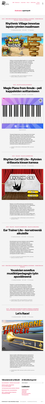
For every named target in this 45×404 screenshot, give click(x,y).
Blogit (3, 18)
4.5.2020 (25, 30)
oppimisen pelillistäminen (24, 75)
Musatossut (17, 2)
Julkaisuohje (24, 392)
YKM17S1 (16, 218)
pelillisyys (12, 76)
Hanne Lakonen (18, 30)
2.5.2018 (24, 316)
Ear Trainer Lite (13, 256)
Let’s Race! (22, 313)
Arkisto (38, 2)
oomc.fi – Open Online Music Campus (12, 401)
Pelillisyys (16, 20)
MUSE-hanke (33, 2)
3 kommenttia (31, 30)
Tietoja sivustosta (25, 389)
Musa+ (28, 2)
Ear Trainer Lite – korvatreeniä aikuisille (22, 231)
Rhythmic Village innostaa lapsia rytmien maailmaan (22, 25)
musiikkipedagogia (23, 217)
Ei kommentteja (31, 165)
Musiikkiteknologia (39, 18)
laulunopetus (18, 256)
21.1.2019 (24, 165)
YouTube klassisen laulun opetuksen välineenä (10, 388)
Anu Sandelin (19, 316)
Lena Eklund (19, 94)
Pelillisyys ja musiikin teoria (25, 20)
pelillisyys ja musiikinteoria (19, 76)
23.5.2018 (24, 236)
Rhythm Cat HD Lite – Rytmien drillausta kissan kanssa (22, 161)
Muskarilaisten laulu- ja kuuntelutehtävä (9, 390)
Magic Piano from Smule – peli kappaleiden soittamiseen (22, 89)
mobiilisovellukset (18, 146)
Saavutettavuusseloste (26, 393)
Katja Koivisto (18, 165)
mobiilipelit (13, 146)
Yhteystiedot (24, 390)
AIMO (13, 2)
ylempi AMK (27, 300)
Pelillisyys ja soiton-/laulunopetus (24, 84)
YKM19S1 (24, 76)
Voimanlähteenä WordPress (32, 401)
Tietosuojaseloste (25, 394)
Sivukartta (38, 3)
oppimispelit (30, 75)
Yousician (30, 300)
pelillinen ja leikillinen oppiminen (16, 300)
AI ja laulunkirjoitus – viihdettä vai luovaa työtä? (11, 382)
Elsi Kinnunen (18, 236)
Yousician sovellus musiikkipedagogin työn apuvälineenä (22, 273)
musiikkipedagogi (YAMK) (15, 75)
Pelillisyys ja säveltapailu (33, 226)
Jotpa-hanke (23, 2)
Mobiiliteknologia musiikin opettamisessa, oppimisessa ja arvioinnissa (20, 18)
